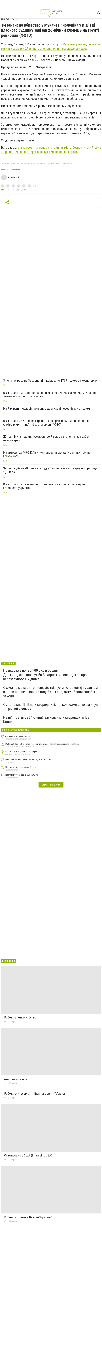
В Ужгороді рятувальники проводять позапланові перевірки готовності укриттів (44, 486)
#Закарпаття (17, 169)
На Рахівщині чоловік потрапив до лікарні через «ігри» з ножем (46, 408)
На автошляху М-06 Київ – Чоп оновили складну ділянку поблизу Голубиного (47, 454)
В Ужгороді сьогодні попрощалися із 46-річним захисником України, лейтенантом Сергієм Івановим (49, 394)
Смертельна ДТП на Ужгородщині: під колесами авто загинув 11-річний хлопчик (50, 706)
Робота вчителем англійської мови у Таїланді (35, 1093)
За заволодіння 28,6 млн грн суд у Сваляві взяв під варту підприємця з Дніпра (50, 470)
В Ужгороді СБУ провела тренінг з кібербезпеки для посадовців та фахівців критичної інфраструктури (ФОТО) (48, 422)
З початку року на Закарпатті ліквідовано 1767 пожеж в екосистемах (50, 380)
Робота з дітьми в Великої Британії (27, 1217)
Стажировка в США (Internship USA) (28, 1155)
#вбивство (5, 169)
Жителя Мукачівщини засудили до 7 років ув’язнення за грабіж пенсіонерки (46, 438)
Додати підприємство (51, 785)
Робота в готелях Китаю (20, 1017)
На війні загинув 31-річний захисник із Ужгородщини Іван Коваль (47, 719)
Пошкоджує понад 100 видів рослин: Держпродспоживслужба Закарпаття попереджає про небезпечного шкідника (45, 674)
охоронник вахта (15, 1079)
